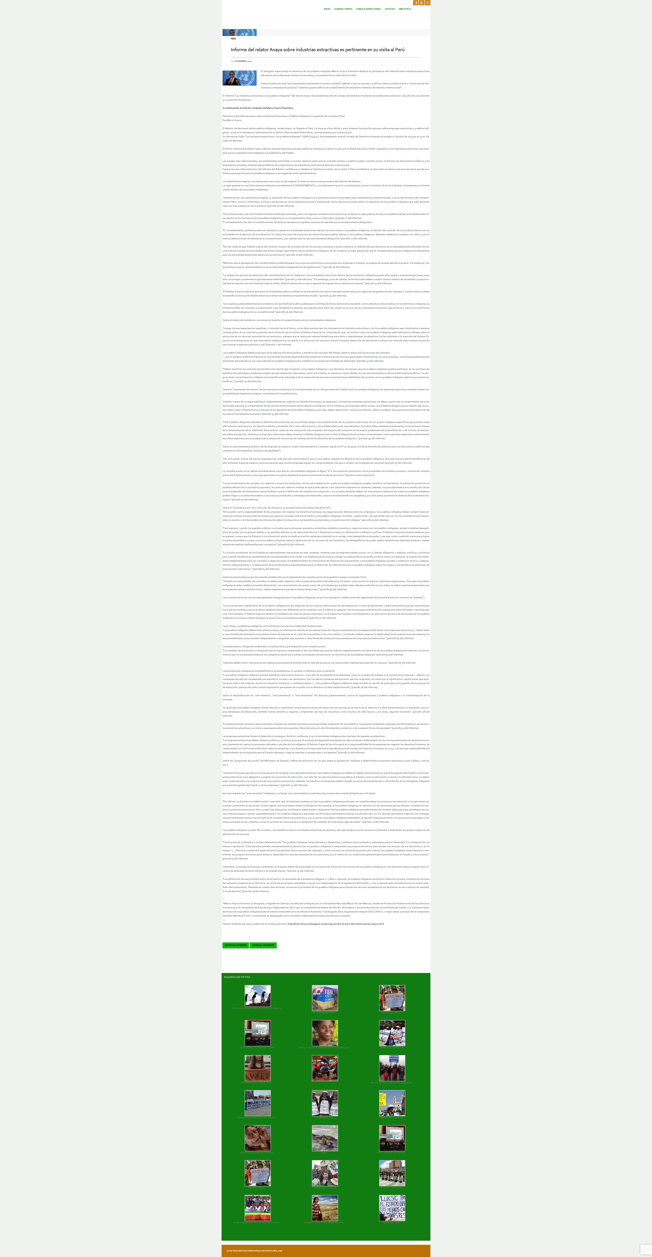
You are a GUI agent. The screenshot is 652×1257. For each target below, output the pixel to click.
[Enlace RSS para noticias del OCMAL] (427, 2)
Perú (233, 39)
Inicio (327, 9)
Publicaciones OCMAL (368, 9)
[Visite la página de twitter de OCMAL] (421, 2)
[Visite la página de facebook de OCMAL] (416, 2)
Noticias (390, 9)
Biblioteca (405, 9)
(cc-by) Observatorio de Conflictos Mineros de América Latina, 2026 (254, 1251)
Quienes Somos (343, 9)
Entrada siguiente (263, 945)
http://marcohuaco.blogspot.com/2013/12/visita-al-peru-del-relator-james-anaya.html (336, 924)
